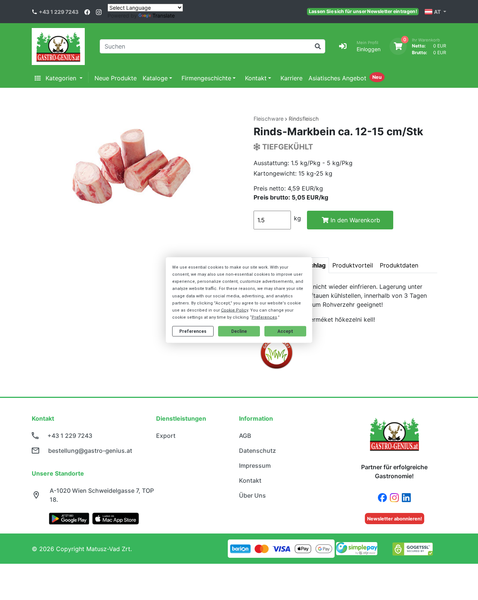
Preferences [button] (264, 317)
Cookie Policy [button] (234, 310)
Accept (285, 331)
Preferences (193, 331)
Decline (239, 331)
